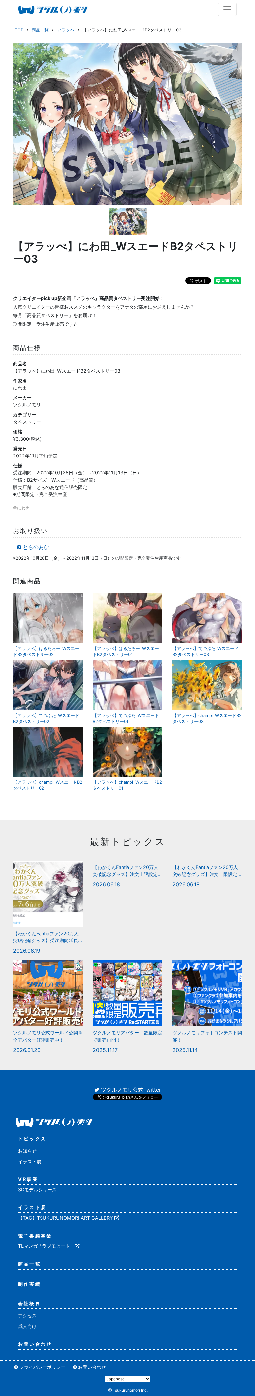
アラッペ (65, 29)
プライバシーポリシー (42, 1367)
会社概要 (29, 1303)
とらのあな (36, 547)
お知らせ (27, 1151)
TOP (19, 29)
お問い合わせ (35, 1344)
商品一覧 (40, 29)
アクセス (27, 1315)
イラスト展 (29, 1161)
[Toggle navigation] (227, 9)
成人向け (27, 1326)
